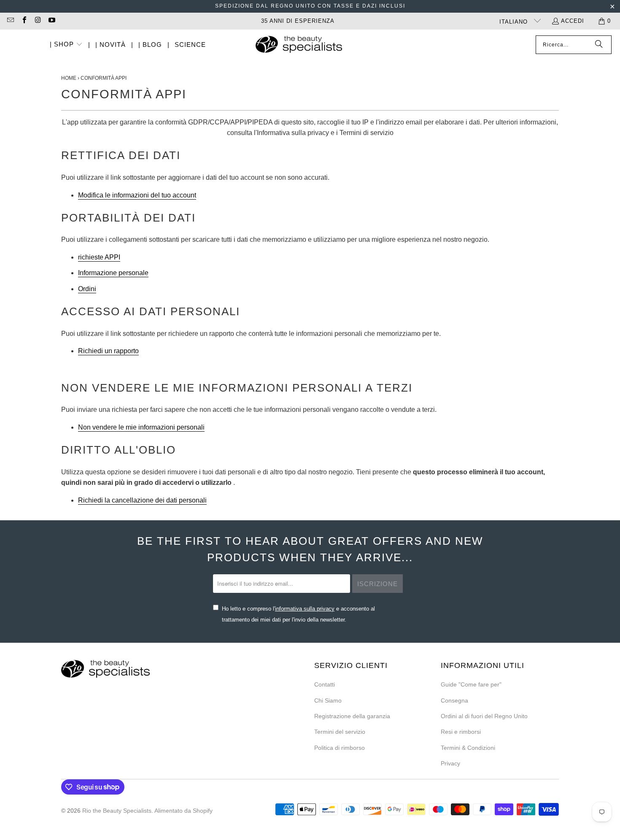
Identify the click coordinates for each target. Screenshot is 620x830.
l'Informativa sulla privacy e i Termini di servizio (324, 132)
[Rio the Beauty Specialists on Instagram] (37, 21)
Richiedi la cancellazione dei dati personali (142, 500)
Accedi (572, 21)
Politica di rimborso (339, 747)
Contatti (324, 684)
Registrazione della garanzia (352, 716)
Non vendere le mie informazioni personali (141, 427)
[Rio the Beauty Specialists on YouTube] (51, 21)
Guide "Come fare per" (471, 684)
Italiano (514, 22)
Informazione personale (113, 272)
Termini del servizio (339, 731)
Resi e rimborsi (461, 731)
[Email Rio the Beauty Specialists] (10, 21)
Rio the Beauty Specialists (116, 810)
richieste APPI (99, 257)
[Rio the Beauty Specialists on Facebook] (23, 21)
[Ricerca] (599, 44)
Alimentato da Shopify (183, 810)
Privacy (450, 763)
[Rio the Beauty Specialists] (299, 45)
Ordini (87, 288)
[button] (66, 45)
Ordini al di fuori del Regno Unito (484, 716)
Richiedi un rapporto (108, 350)
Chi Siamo (328, 700)
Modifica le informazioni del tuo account (137, 195)
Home (68, 78)
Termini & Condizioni (468, 747)
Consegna (454, 700)
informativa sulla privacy (304, 609)
